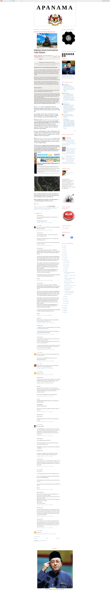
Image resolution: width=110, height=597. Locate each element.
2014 (64, 257)
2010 (64, 308)
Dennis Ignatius (66, 84)
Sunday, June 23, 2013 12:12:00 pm (45, 411)
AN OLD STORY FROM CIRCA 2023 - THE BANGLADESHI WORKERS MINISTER (68, 95)
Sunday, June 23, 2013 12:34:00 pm (45, 421)
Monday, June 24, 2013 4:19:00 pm (45, 489)
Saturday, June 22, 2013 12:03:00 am (45, 322)
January (65, 303)
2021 (64, 247)
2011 (64, 307)
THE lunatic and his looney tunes (70, 285)
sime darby (41, 209)
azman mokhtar (40, 207)
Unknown (38, 352)
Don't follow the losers (68, 294)
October (65, 264)
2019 (64, 249)
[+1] (49, 59)
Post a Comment (37, 536)
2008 (64, 312)
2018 (64, 250)
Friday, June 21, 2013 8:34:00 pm (44, 245)
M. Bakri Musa (66, 119)
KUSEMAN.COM (66, 104)
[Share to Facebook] (53, 206)
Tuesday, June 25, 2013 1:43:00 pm (45, 516)
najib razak (49, 208)
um (50, 209)
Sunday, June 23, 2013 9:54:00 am (45, 383)
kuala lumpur (53, 207)
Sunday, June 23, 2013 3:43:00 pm (45, 456)
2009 (64, 310)
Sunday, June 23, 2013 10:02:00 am (45, 396)
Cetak (59, 56)
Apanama (38, 363)
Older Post (58, 538)
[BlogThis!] (50, 206)
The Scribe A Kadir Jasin (67, 114)
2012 (64, 305)
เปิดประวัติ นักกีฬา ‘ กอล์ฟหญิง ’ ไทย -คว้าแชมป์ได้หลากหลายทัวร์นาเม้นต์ (69, 121)
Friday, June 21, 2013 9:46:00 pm (44, 280)
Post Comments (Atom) (43, 540)
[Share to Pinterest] (54, 206)
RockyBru (38, 424)
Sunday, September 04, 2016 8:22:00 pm (46, 533)
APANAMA (55, 7)
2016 (64, 254)
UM (34, 200)
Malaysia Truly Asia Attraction (46, 138)
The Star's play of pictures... (68, 287)
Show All (75, 130)
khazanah (48, 207)
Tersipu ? (66, 147)
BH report (38, 106)
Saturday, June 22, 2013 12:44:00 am (45, 349)
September (66, 265)
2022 (64, 245)
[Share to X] (52, 206)
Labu (53, 200)
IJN (58, 199)
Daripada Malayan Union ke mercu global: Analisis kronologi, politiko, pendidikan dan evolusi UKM (68, 106)
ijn (44, 207)
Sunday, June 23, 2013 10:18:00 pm (45, 466)
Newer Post (36, 538)
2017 (64, 252)
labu (58, 207)
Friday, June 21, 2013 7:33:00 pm (44, 222)
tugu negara (46, 209)
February (66, 301)
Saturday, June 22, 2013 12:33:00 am (45, 334)
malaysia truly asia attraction (40, 208)
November (66, 262)
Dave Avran (39, 469)
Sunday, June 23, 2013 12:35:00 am (45, 368)
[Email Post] (48, 206)
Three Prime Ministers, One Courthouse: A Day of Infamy (68, 86)
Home (47, 538)
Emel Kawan (55, 56)
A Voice (38, 225)
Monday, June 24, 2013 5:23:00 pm (45, 504)
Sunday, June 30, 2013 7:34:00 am (45, 527)
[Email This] (49, 206)
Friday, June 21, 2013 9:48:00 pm (44, 315)
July (65, 269)
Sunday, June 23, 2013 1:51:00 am (45, 374)
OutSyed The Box (66, 93)
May (65, 296)
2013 (64, 259)
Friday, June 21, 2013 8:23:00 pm (44, 230)
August (65, 267)
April (65, 298)
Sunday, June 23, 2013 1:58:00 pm (45, 435)
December (66, 260)
